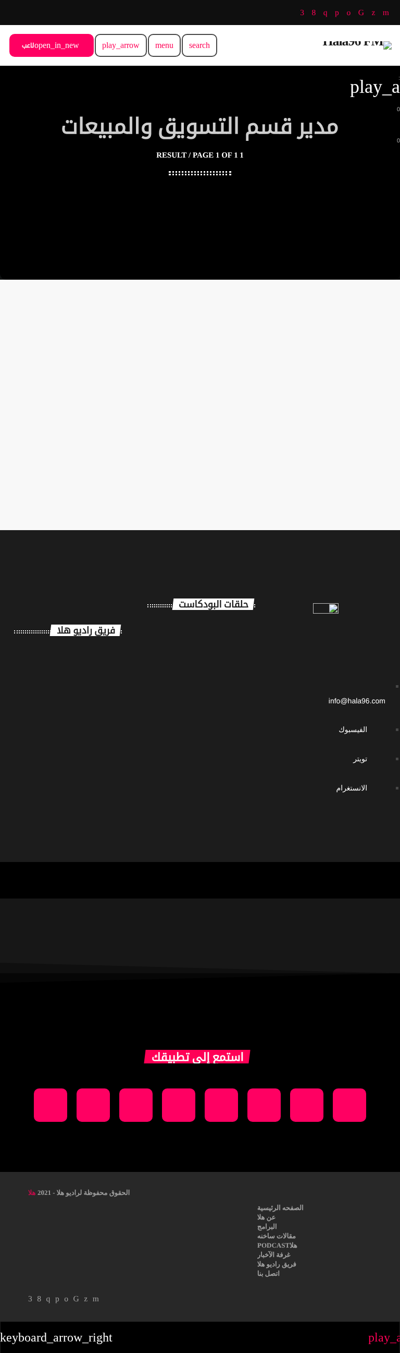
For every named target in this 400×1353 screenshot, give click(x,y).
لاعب (50, 45)
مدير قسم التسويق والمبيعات (81, 391)
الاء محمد (86, 743)
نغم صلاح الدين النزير (87, 706)
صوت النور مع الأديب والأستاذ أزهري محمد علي (220, 722)
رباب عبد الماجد (79, 413)
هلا (32, 1192)
